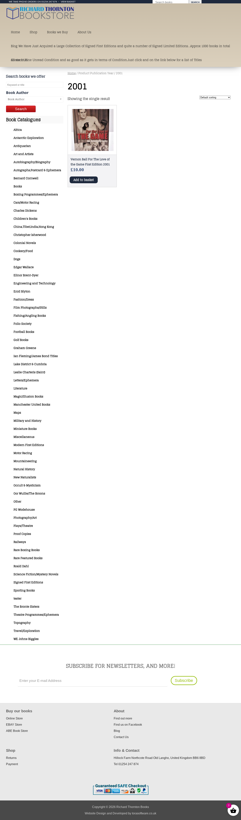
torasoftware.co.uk (144, 813)
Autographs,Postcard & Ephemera (37, 170)
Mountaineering (25, 461)
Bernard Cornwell (26, 178)
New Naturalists (25, 477)
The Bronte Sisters (26, 606)
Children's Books (25, 218)
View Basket (68, 2)
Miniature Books (25, 428)
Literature (20, 388)
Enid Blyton (22, 291)
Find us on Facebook (128, 724)
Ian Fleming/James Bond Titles (36, 356)
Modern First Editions (29, 444)
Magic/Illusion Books (28, 396)
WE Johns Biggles (26, 638)
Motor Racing (23, 453)
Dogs (17, 259)
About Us (84, 32)
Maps (17, 412)
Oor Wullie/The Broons (29, 493)
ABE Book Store (17, 730)
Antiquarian (22, 145)
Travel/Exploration (27, 630)
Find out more (123, 718)
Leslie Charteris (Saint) (29, 372)
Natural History (24, 469)
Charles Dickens (25, 210)
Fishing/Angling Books (30, 315)
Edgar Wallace (24, 267)
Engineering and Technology (35, 283)
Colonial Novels (25, 242)
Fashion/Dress (24, 299)
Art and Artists (24, 154)
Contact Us (19, 60)
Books (18, 186)
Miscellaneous (24, 436)
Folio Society (23, 323)
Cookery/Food (23, 251)
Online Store (14, 718)
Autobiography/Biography (32, 162)
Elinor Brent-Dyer (26, 275)
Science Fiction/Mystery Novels (36, 574)
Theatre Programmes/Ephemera (36, 614)
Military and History (27, 420)
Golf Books (21, 339)
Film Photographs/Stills (30, 307)
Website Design (95, 813)
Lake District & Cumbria (30, 364)
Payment (12, 764)
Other (17, 501)
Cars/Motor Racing (26, 202)
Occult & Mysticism (27, 485)
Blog (117, 730)
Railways (20, 541)
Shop (33, 32)
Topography (22, 622)
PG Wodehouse (24, 509)
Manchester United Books (32, 404)
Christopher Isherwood (30, 234)
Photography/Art (25, 517)
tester (17, 598)
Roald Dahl (21, 566)
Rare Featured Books (28, 558)
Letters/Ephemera (26, 380)
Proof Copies (22, 533)
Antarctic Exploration (29, 137)
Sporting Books (24, 590)
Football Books (24, 331)
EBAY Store (14, 724)
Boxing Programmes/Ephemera (36, 194)
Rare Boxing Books (27, 550)
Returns (11, 757)
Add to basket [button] (83, 179)
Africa (18, 129)
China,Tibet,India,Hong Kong (34, 226)
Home (15, 32)
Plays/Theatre (23, 525)
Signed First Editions (28, 582)
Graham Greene (25, 348)
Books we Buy (57, 32)
